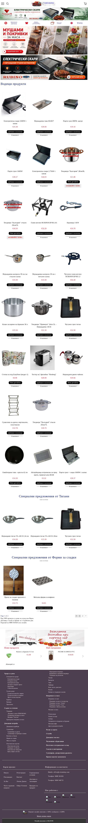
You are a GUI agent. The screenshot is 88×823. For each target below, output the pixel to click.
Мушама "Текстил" (13, 717)
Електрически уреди (12, 676)
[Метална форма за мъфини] (42, 580)
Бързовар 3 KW (73, 223)
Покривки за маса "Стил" (56, 705)
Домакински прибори (13, 726)
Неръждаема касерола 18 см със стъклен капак (15, 275)
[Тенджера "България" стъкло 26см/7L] (42, 405)
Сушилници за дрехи (14, 732)
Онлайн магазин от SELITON (44, 821)
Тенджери (9, 711)
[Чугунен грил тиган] (71, 307)
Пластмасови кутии (13, 746)
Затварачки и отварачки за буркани (58, 721)
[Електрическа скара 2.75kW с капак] (42, 154)
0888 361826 (59, 776)
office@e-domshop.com (61, 772)
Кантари (9, 702)
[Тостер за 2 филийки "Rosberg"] (42, 358)
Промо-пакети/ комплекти (56, 757)
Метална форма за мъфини (44, 597)
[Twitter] (52, 784)
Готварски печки (12, 681)
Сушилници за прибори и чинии (17, 733)
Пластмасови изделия (13, 743)
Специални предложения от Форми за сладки (44, 557)
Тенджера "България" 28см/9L (73, 171)
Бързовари (11, 686)
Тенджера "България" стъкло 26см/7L (44, 423)
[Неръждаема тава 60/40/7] (42, 104)
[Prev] (4, 14)
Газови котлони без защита (16, 693)
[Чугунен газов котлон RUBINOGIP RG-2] (71, 257)
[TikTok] (66, 784)
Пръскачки (10, 704)
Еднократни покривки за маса (15, 719)
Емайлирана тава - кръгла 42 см (15, 472)
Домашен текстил (52, 737)
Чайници (50, 685)
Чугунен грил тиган (73, 324)
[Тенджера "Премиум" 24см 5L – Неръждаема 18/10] (42, 307)
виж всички (44, 499)
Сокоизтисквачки (13, 688)
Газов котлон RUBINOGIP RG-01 (44, 223)
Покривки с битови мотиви (57, 707)
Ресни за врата (51, 730)
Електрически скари (13, 679)
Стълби (49, 733)
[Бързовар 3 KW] (71, 206)
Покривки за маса (53, 696)
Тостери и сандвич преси (15, 684)
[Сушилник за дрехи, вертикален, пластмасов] (13, 405)
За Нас (6, 781)
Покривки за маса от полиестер (58, 701)
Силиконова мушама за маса (16, 715)
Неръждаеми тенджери (56, 671)
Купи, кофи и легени (14, 751)
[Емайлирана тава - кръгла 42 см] (13, 456)
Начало (6, 773)
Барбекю (9, 699)
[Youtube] (62, 784)
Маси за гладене (11, 740)
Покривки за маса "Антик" (57, 703)
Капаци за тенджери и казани (56, 692)
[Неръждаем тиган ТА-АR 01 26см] (42, 519)
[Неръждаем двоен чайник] (71, 358)
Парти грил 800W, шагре (73, 121)
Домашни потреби (11, 723)
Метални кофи (52, 723)
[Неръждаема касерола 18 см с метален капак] (42, 257)
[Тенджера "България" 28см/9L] (71, 154)
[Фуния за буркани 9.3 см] (9, 655)
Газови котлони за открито (16, 695)
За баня (50, 719)
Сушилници (10, 729)
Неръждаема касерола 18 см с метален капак (44, 275)
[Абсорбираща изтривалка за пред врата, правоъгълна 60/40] (42, 456)
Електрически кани (13, 682)
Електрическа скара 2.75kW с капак (44, 172)
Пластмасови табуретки (15, 749)
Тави (49, 682)
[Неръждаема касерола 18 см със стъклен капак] (13, 257)
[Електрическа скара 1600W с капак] (13, 104)
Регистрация (21, 773)
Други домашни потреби (55, 726)
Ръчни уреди (52, 714)
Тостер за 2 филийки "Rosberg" (44, 374)
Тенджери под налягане (56, 675)
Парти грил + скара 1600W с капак (73, 472)
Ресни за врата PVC (66, 652)
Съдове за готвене (11, 708)
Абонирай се (10, 664)
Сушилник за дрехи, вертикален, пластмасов (15, 423)
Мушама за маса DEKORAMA (17, 713)
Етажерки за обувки (13, 748)
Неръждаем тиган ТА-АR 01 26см (44, 536)
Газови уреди (10, 691)
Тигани (50, 677)
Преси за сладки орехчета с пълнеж (15, 598)
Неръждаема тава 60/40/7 (44, 121)
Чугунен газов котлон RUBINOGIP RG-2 (72, 275)
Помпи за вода (52, 716)
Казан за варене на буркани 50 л (15, 324)
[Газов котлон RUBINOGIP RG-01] (42, 206)
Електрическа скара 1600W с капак (15, 122)
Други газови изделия (14, 697)
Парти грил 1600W (15, 171)
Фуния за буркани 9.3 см (25, 652)
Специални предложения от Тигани (44, 496)
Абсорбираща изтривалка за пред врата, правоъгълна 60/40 (44, 473)
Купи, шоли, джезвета (54, 687)
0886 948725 (59, 780)
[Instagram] (57, 784)
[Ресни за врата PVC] (51, 655)
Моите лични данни (44, 816)
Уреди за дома (9, 673)
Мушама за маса (53, 709)
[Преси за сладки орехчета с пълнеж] (13, 580)
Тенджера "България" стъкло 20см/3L (15, 224)
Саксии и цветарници (54, 749)
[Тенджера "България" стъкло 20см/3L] (13, 206)
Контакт (19, 777)
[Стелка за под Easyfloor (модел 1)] (13, 358)
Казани (50, 689)
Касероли (51, 680)
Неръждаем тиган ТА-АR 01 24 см (15, 536)
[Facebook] (48, 784)
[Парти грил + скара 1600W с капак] (71, 456)
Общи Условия (22, 786)
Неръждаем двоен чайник (73, 374)
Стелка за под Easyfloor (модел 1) (15, 374)
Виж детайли (73, 182)
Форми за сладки (12, 738)
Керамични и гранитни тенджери (59, 673)
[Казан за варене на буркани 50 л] (13, 307)
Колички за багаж (12, 736)
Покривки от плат (53, 699)
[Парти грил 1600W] (13, 154)
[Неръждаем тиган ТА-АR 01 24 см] (13, 519)
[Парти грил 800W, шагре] (71, 104)
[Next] (84, 14)
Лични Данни (21, 781)
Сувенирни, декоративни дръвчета (59, 753)
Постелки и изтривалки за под (57, 745)
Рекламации (8, 777)
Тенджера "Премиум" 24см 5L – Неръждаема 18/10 (44, 325)
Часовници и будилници (55, 741)
